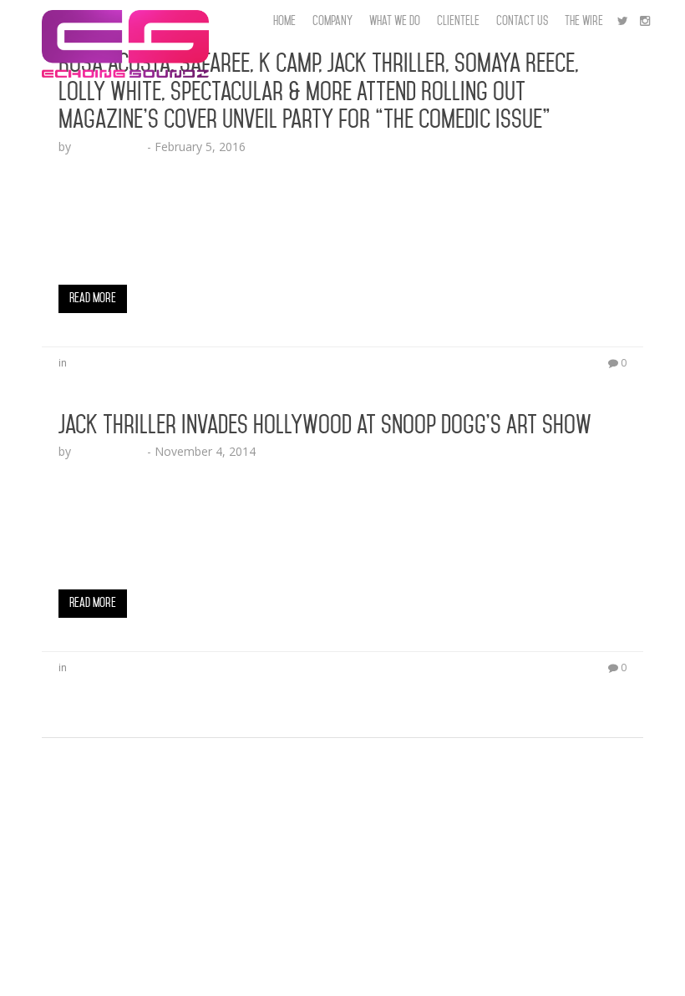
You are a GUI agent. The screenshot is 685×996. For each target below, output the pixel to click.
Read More (92, 298)
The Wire (584, 20)
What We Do (394, 20)
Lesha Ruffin (109, 146)
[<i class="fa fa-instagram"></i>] (645, 21)
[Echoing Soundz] (125, 21)
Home (284, 20)
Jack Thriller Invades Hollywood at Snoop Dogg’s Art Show (324, 425)
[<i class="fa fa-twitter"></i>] (622, 21)
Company (332, 20)
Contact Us (522, 20)
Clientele (458, 20)
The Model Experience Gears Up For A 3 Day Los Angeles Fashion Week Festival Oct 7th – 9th (296, 758)
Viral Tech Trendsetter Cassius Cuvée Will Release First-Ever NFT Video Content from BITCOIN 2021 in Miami (337, 941)
